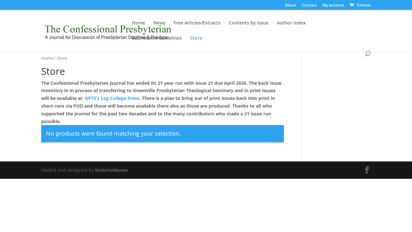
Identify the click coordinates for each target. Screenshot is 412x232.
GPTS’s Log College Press (112, 98)
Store (196, 38)
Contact (309, 5)
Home (138, 23)
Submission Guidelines (157, 38)
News (159, 23)
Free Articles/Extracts (197, 23)
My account (333, 5)
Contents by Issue (248, 23)
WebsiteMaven (111, 170)
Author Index (291, 23)
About (290, 5)
